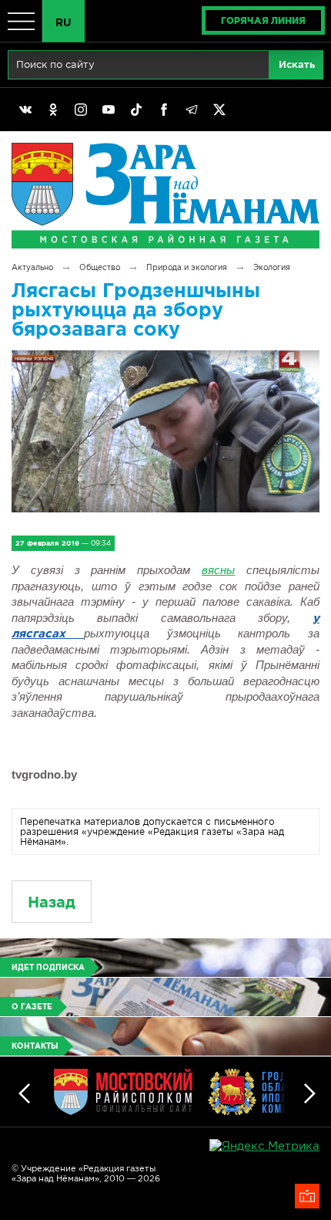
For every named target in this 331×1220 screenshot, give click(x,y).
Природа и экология (186, 267)
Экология (271, 267)
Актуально (32, 267)
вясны (218, 569)
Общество (99, 267)
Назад (51, 902)
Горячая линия (263, 20)
